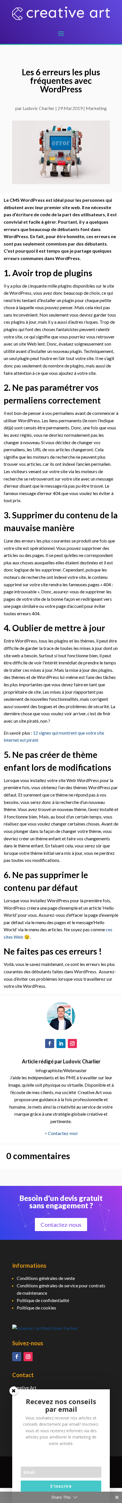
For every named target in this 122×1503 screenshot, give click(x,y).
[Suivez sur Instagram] (72, 1043)
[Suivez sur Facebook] (49, 1043)
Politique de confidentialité (43, 1300)
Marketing (96, 108)
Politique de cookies (36, 1307)
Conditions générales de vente (46, 1278)
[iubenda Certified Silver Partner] (45, 1328)
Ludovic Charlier (38, 108)
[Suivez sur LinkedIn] (61, 1043)
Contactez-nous (61, 1224)
